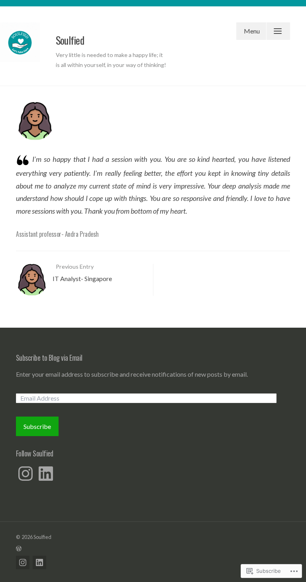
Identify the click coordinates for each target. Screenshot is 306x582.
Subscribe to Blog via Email (49, 357)
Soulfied (70, 39)
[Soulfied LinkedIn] (39, 562)
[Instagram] (25, 473)
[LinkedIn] (45, 473)
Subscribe (37, 426)
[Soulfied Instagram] (22, 562)
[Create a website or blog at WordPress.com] (153, 548)
